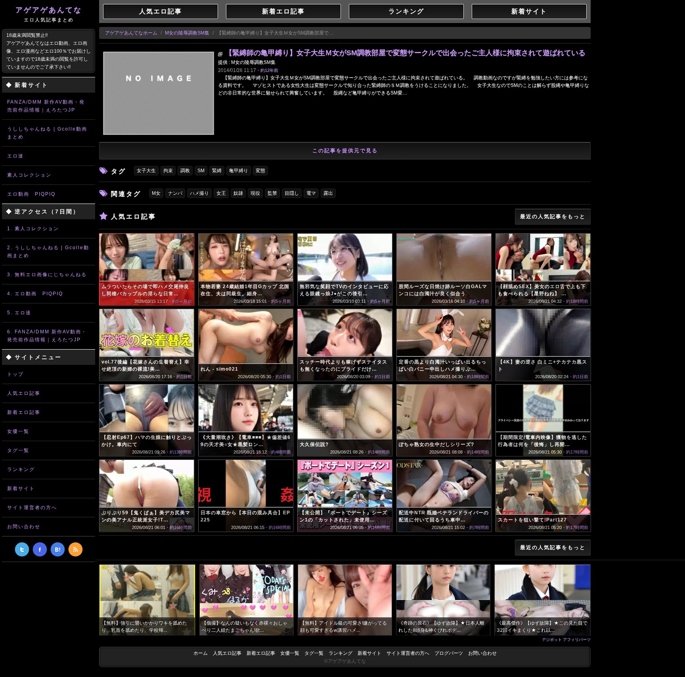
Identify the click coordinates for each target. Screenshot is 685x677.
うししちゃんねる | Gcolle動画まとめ (47, 133)
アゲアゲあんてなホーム (131, 33)
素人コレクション (29, 175)
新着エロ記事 (23, 412)
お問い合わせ (23, 526)
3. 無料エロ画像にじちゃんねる (47, 274)
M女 (156, 193)
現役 (255, 193)
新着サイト (21, 488)
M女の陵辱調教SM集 (187, 33)
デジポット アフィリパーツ (566, 639)
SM (201, 170)
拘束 (168, 170)
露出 (328, 193)
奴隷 (238, 193)
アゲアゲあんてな (48, 14)
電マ (311, 193)
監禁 (272, 193)
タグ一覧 (18, 450)
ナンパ (175, 193)
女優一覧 (18, 431)
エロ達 (15, 156)
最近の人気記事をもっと (553, 216)
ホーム (200, 653)
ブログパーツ (448, 653)
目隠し (292, 193)
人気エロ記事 (23, 393)
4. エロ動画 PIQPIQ (35, 293)
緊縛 (217, 170)
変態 (260, 170)
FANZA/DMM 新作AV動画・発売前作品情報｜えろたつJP (46, 106)
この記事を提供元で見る (345, 151)
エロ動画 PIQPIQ (31, 194)
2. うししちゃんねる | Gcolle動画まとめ (48, 251)
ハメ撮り (199, 193)
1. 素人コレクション (33, 228)
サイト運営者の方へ (32, 507)
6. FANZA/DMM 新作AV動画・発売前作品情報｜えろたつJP (47, 335)
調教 (185, 170)
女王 (221, 193)
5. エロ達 (19, 312)
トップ (15, 374)
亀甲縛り (238, 170)
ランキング (21, 469)
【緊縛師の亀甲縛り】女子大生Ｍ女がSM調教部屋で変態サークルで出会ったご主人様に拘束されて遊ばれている (405, 53)
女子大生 (146, 170)
